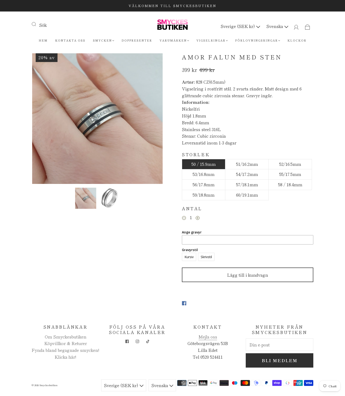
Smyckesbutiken (48, 385)
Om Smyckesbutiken (65, 337)
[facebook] (127, 341)
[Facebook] (184, 303)
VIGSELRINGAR (211, 40)
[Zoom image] (97, 119)
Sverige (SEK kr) (238, 26)
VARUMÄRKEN (173, 40)
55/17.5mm (290, 174)
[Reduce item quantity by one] (184, 218)
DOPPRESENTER (137, 40)
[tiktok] (147, 341)
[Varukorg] (307, 26)
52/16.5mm (290, 164)
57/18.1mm (247, 184)
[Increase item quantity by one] (197, 218)
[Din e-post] (279, 344)
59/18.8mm (204, 195)
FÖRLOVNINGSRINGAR (256, 40)
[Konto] (296, 26)
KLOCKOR (297, 40)
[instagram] (137, 341)
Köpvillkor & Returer (65, 343)
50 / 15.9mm (204, 164)
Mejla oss (208, 337)
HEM (43, 40)
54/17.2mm (247, 174)
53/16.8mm (204, 174)
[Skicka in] (37, 24)
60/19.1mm (247, 195)
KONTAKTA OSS (70, 40)
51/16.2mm (247, 164)
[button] (45, 119)
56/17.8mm (204, 184)
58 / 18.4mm (290, 184)
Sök (43, 25)
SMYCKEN (102, 40)
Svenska (275, 26)
